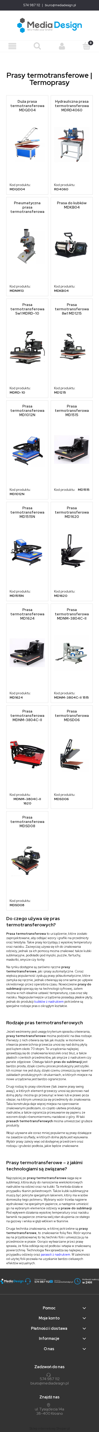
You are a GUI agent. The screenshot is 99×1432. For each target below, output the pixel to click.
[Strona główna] (49, 25)
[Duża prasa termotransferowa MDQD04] (27, 144)
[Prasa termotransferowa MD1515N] (27, 551)
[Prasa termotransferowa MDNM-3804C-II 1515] (71, 653)
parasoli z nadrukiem (55, 1254)
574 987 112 (31, 5)
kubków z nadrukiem (49, 1002)
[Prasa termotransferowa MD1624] (27, 652)
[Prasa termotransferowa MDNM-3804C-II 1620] (27, 754)
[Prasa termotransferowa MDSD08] (27, 860)
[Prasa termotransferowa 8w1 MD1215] (71, 348)
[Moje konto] (62, 46)
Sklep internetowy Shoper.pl (50, 1428)
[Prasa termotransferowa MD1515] (71, 449)
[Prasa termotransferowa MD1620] (71, 551)
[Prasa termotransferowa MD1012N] (27, 449)
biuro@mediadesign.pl (60, 5)
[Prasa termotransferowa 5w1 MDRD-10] (27, 347)
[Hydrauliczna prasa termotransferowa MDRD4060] (71, 144)
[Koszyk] (86, 46)
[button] (12, 46)
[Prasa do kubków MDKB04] (71, 246)
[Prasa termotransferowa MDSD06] (71, 754)
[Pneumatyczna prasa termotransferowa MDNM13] (27, 246)
